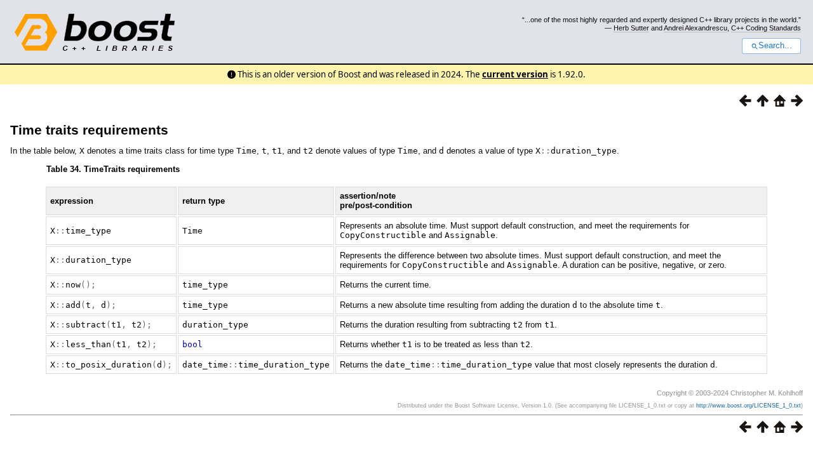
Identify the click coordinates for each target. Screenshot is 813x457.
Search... (775, 45)
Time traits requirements (89, 130)
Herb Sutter (631, 28)
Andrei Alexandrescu (695, 28)
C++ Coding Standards (766, 28)
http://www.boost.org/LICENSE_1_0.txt (748, 405)
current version (515, 74)
